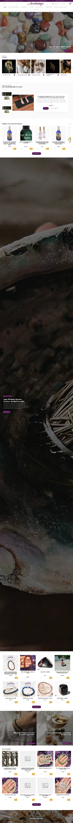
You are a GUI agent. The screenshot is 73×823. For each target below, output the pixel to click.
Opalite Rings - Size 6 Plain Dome (63, 794)
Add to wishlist (54, 108)
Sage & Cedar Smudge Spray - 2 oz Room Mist (26, 142)
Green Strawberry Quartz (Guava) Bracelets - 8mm (63, 769)
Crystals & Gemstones (13, 7)
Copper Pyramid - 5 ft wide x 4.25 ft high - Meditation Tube (62, 672)
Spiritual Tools (39, 7)
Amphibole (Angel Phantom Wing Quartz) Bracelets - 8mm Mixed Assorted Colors (27, 769)
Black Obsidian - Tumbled (62, 698)
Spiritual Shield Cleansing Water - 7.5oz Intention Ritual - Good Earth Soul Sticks (42, 142)
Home (5, 7)
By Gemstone (24, 7)
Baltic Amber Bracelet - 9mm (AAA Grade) (28, 672)
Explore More (35, 804)
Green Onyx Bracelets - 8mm (10, 794)
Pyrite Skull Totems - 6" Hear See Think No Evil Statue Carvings (10, 769)
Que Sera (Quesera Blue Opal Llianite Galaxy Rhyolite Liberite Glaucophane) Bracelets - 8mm (10, 672)
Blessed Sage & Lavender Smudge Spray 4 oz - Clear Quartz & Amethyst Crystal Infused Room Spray (9, 143)
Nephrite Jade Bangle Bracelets (45, 768)
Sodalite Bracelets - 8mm (28, 698)
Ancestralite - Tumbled (45, 671)
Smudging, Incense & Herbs (61, 7)
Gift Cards (36, 9)
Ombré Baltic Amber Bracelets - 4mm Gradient (45, 795)
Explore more (35, 706)
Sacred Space (49, 7)
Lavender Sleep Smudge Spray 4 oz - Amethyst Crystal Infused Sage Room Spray (58, 142)
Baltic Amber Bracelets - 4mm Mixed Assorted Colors (28, 795)
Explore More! (35, 153)
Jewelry (31, 7)
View (45, 108)
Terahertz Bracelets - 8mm (10, 698)
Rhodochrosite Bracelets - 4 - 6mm (45, 698)
